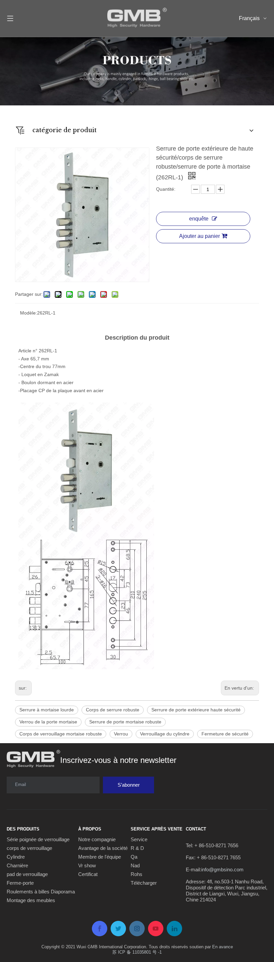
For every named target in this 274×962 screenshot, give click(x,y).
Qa (134, 857)
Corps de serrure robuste (112, 709)
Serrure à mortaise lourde (46, 709)
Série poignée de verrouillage (38, 839)
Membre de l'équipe (99, 857)
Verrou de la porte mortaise (48, 721)
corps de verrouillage (29, 848)
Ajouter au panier (199, 236)
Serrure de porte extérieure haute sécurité (196, 709)
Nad (135, 865)
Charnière (17, 865)
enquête (199, 219)
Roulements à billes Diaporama (41, 891)
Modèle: (28, 313)
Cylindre (16, 857)
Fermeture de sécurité (225, 733)
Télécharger (144, 883)
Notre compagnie (97, 839)
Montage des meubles (31, 900)
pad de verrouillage (27, 874)
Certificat (88, 874)
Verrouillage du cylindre (164, 733)
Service (139, 839)
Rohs (136, 874)
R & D (137, 848)
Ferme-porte (20, 883)
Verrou (121, 733)
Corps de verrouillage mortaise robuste (60, 733)
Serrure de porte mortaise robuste (125, 721)
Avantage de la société (103, 848)
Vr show (87, 865)
